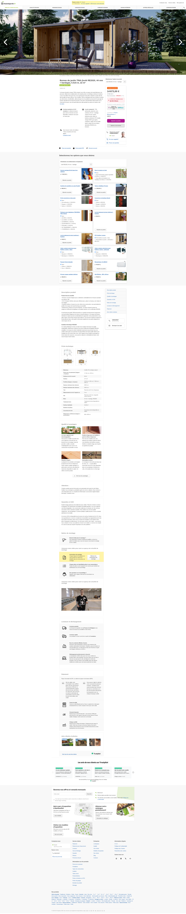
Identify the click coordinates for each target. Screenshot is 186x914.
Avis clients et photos (112, 312)
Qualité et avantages (112, 296)
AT (100, 910)
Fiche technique (110, 293)
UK (84, 910)
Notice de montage (111, 302)
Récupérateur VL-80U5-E (101, 262)
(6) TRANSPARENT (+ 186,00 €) (69, 227)
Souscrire (89, 794)
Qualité (95, 846)
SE (98, 910)
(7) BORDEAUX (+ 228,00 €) (68, 229)
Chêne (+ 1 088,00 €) (67, 266)
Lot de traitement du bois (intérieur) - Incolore (104, 213)
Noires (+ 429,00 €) (100, 206)
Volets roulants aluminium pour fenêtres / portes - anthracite (103, 249)
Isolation (75, 871)
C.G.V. (116, 843)
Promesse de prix (77, 857)
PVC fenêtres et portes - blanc (103, 237)
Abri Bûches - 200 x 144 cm (101, 274)
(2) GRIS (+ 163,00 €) (67, 218)
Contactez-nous (163, 2)
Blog (95, 855)
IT (89, 910)
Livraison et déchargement (113, 305)
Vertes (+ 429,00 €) (100, 202)
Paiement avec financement (79, 846)
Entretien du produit (77, 883)
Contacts (96, 857)
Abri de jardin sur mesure (98, 896)
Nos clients (96, 853)
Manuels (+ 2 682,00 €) (101, 254)
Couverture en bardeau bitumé (102, 198)
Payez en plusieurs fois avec (113, 107)
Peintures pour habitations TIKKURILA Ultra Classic (70, 213)
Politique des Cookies (120, 848)
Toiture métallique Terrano (101, 185)
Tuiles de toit (75, 873)
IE (104, 910)
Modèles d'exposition (99, 850)
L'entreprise (96, 843)
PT (93, 910)
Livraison (75, 848)
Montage (75, 885)
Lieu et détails (58, 815)
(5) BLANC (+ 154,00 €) (67, 225)
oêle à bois (116, 902)
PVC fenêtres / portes (100, 235)
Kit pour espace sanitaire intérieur (69, 274)
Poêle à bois (67, 904)
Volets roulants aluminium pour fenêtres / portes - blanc (68, 249)
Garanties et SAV (111, 299)
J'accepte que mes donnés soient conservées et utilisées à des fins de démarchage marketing (71, 799)
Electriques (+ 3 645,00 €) (102, 255)
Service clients (172, 2)
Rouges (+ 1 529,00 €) (67, 204)
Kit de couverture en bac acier (68, 198)
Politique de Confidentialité (121, 846)
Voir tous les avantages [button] (82, 475)
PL (102, 910)
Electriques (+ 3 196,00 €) (68, 255)
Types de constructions (78, 869)
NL (95, 910)
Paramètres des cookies (120, 850)
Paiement (109, 309)
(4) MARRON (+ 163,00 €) (68, 221)
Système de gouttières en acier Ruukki (70, 185)
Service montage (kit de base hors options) (69, 171)
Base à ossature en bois (101, 170)
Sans (97, 172)
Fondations (75, 866)
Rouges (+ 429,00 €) (101, 204)
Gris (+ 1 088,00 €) (66, 268)
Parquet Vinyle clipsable (66, 262)
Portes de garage (77, 880)
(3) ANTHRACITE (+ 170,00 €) (69, 223)
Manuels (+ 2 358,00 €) (67, 254)
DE (87, 910)
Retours (74, 855)
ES (91, 910)
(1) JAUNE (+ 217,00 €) (67, 219)
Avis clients (96, 848)
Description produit (111, 290)
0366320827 (77, 3)
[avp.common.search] (184, 8)
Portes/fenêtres (76, 876)
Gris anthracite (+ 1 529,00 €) (68, 202)
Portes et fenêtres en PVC (79, 878)
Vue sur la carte (58, 834)
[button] (67, 352)
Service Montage (77, 850)
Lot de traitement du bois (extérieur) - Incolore (69, 236)
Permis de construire (77, 864)
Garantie (75, 853)
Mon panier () (180, 2)
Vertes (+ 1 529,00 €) (66, 206)
